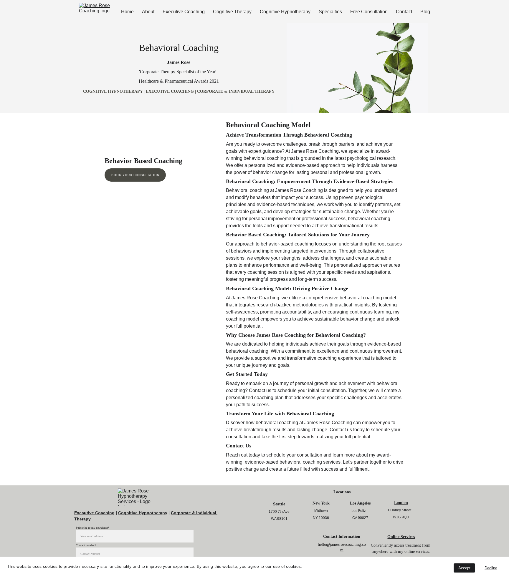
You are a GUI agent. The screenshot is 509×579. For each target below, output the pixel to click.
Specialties (330, 11)
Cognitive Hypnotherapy (285, 11)
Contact (404, 11)
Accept (464, 568)
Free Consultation (369, 11)
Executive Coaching (184, 11)
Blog (425, 11)
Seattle (279, 504)
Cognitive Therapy (232, 11)
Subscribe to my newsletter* (92, 527)
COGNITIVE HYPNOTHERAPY (113, 91)
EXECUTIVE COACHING (170, 91)
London (401, 502)
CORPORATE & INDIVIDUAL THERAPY (236, 91)
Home (127, 11)
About (148, 11)
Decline (491, 568)
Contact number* (86, 545)
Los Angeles (360, 503)
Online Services (401, 537)
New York (321, 503)
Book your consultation (135, 175)
